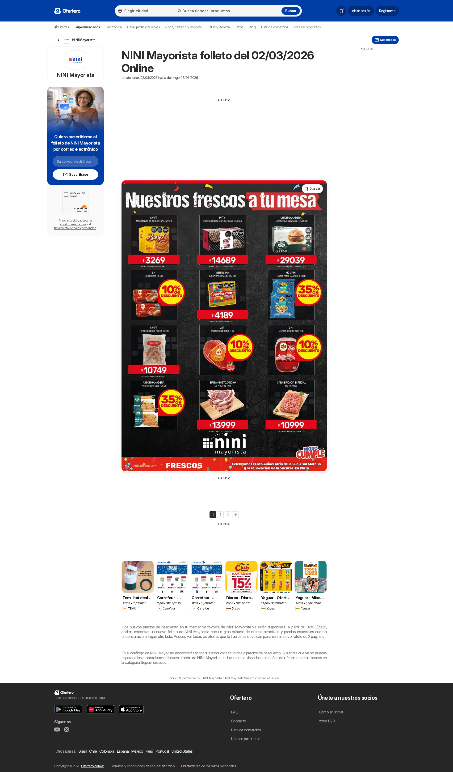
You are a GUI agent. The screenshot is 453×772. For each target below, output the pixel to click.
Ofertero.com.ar (92, 766)
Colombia (106, 751)
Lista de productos (307, 27)
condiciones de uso (73, 224)
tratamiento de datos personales (75, 228)
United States (182, 751)
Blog (252, 27)
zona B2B (327, 721)
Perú (149, 751)
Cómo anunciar (331, 712)
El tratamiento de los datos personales (208, 766)
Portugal (162, 751)
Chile (93, 751)
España (123, 751)
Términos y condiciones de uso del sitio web (142, 766)
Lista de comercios (274, 27)
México (137, 751)
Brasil (82, 751)
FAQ (234, 712)
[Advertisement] (224, 137)
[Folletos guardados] (341, 11)
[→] (235, 514)
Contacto (238, 721)
